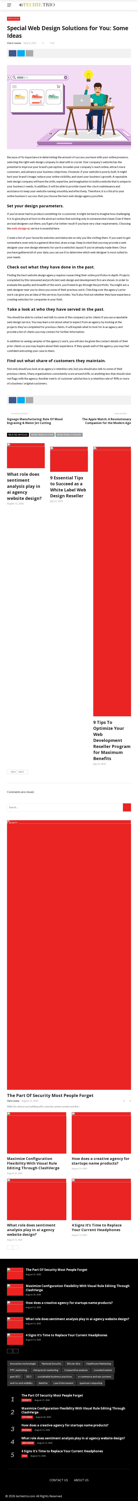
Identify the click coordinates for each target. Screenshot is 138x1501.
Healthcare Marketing (98, 1363)
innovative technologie (23, 1363)
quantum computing (91, 1382)
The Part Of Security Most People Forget (50, 1095)
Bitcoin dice (73, 1363)
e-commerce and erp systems (94, 1376)
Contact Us (59, 1480)
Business (26, 1430)
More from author (42, 434)
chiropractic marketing (45, 1370)
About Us (81, 1480)
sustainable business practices (55, 1376)
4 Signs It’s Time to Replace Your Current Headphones (97, 1227)
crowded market (103, 1370)
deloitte (43, 1382)
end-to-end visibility (21, 1382)
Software (27, 1417)
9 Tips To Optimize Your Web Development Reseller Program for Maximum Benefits (111, 740)
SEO (28, 1376)
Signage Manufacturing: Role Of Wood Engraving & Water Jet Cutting (35, 421)
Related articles (17, 434)
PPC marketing (18, 1370)
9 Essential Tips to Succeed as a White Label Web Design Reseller (68, 487)
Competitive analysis (76, 1370)
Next (21, 771)
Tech (24, 1456)
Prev (13, 771)
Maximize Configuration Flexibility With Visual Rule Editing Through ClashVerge (33, 1163)
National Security (51, 1363)
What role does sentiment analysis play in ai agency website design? (24, 486)
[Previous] (9, 1247)
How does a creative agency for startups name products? (101, 1161)
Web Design (13, 18)
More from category (69, 434)
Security (13, 823)
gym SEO (15, 1376)
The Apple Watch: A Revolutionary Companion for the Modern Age (106, 421)
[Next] (16, 1247)
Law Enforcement (63, 1382)
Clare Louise (14, 43)
